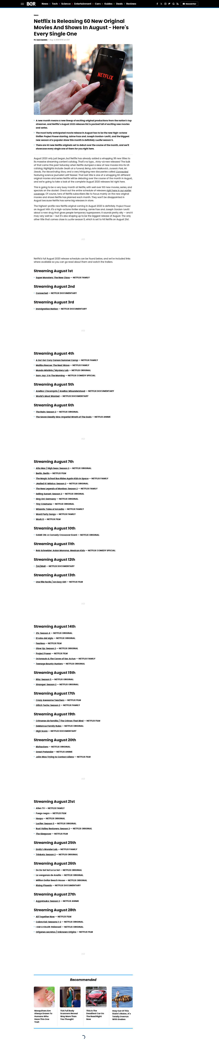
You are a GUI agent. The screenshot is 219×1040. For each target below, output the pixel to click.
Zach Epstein (41, 40)
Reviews (131, 3)
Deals (119, 3)
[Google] (173, 4)
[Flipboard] (169, 4)
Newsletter (191, 4)
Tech (55, 3)
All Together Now (45, 916)
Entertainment (82, 3)
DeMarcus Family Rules (48, 726)
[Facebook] (157, 4)
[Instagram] (165, 4)
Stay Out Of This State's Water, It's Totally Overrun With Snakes (121, 1015)
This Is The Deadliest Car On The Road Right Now (95, 1015)
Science (66, 3)
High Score (42, 731)
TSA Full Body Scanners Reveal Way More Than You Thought (69, 1015)
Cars (98, 3)
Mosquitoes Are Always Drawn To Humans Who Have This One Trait (43, 1016)
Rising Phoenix (44, 885)
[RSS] (178, 4)
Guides (108, 3)
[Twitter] (161, 4)
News (45, 3)
